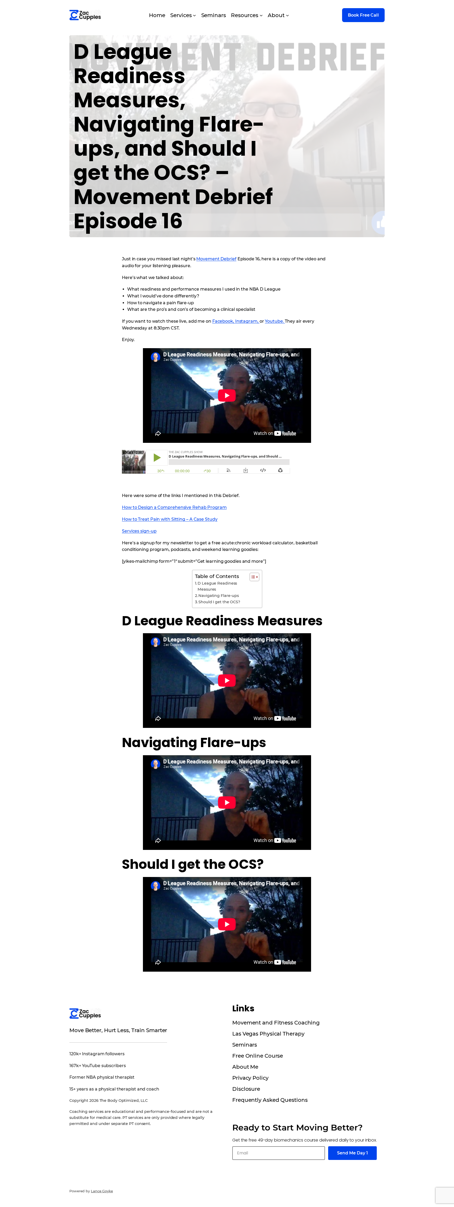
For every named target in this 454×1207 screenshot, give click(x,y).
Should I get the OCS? (219, 602)
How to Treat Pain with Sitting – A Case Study (170, 519)
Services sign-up (139, 531)
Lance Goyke (102, 1191)
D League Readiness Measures (217, 586)
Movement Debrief (216, 258)
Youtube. (275, 321)
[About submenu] (287, 15)
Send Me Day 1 (352, 1152)
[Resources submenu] (261, 15)
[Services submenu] (194, 15)
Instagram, (247, 321)
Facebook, (223, 321)
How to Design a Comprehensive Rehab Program (174, 507)
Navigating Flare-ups (218, 595)
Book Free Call (363, 15)
